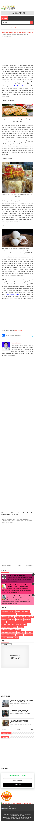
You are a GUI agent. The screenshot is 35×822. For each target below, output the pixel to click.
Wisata (9, 36)
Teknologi (19, 634)
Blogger (14, 818)
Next (32, 729)
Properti (17, 629)
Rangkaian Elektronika (8, 632)
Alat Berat (4, 611)
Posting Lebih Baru (6, 565)
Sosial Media (5, 634)
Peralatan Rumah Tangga (9, 627)
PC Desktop (27, 621)
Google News (18, 330)
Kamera (3, 619)
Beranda (19, 565)
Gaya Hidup (4, 36)
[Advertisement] (17, 51)
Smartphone (21, 632)
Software (29, 632)
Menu (5, 18)
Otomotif (19, 621)
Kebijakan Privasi (13, 817)
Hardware (4, 616)
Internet (30, 616)
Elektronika (25, 611)
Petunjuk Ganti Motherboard (16, 575)
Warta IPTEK (15, 814)
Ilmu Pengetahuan (20, 616)
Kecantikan (11, 619)
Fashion (3, 614)
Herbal (11, 616)
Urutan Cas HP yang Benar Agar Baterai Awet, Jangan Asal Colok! (21, 701)
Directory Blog (5, 806)
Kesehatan (19, 619)
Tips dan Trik (28, 634)
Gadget (19, 614)
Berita (18, 611)
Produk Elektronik (7, 629)
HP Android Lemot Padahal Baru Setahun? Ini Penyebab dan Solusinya (21, 711)
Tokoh (3, 637)
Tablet (13, 634)
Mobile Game (11, 621)
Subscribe (17, 785)
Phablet (20, 627)
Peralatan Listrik (21, 624)
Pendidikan (11, 624)
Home (18, 729)
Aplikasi (12, 611)
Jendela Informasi (25, 818)
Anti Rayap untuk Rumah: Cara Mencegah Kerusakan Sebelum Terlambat (19, 722)
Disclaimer (6, 817)
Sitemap (29, 817)
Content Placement (22, 817)
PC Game (3, 624)
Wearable (10, 637)
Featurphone (12, 614)
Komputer (27, 619)
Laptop (3, 621)
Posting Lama (29, 565)
